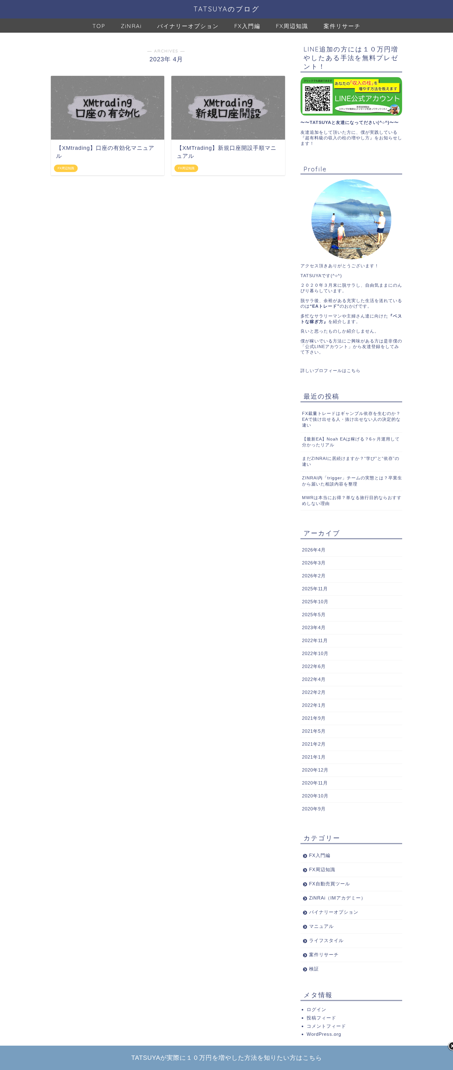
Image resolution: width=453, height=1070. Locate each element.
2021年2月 (314, 744)
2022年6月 (314, 666)
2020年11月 (315, 782)
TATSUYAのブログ (227, 9)
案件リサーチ (342, 26)
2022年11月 (315, 640)
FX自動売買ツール (329, 883)
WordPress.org (324, 1034)
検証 (314, 968)
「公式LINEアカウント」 (326, 346)
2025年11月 (315, 588)
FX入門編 (247, 26)
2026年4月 (314, 549)
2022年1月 (314, 705)
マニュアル (321, 926)
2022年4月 (314, 679)
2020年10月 (315, 795)
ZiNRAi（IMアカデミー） (337, 897)
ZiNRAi (131, 26)
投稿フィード (321, 1017)
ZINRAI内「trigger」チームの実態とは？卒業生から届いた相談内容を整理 (352, 481)
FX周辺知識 (292, 26)
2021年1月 (314, 757)
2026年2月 (314, 575)
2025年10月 (315, 601)
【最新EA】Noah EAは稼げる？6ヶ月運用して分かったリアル (351, 442)
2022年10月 (315, 653)
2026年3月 (314, 562)
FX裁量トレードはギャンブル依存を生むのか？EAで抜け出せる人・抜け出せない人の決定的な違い (351, 419)
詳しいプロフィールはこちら (330, 370)
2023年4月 (314, 627)
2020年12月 (315, 770)
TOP (98, 26)
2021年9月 (314, 718)
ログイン (316, 1009)
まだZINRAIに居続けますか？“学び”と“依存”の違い (350, 461)
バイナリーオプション (188, 26)
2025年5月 (314, 614)
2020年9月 (314, 808)
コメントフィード (326, 1026)
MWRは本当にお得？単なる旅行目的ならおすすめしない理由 (352, 500)
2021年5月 (314, 731)
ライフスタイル (326, 940)
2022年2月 (314, 692)
